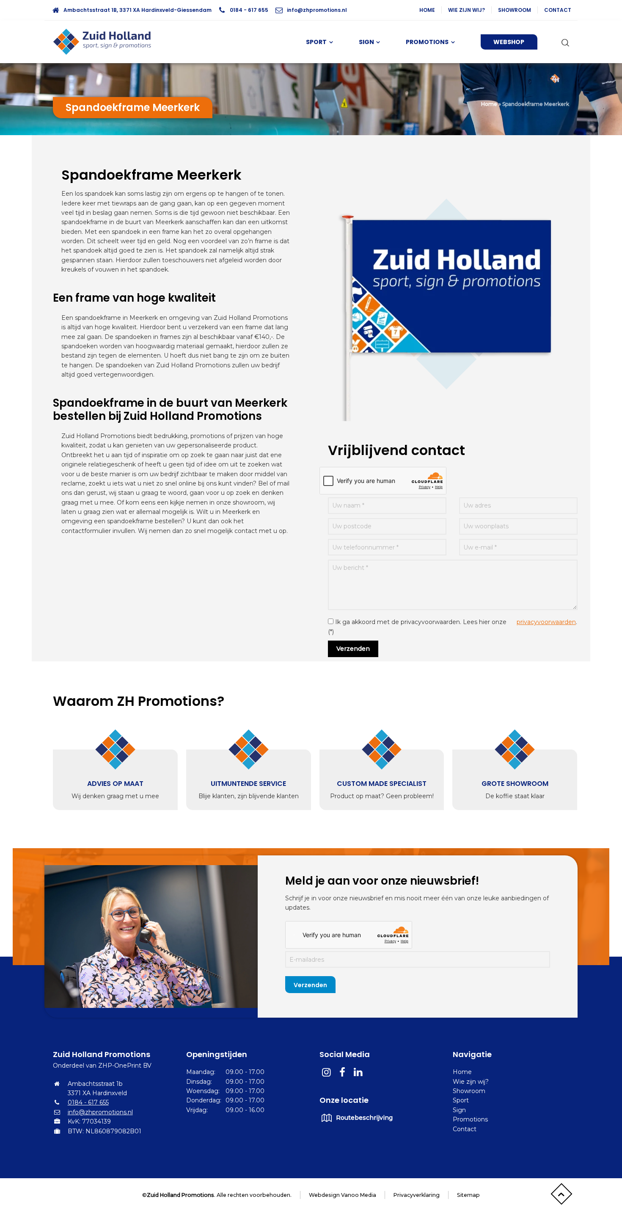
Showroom (514, 10)
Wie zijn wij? (466, 10)
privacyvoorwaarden (546, 622)
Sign (459, 1110)
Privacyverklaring (417, 1195)
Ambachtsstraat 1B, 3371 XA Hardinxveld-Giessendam (137, 10)
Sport (461, 1100)
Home (427, 10)
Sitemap (468, 1195)
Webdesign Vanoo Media (342, 1195)
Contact (557, 10)
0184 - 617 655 (249, 10)
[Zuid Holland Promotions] (106, 42)
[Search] (563, 42)
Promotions (470, 1119)
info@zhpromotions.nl (317, 10)
